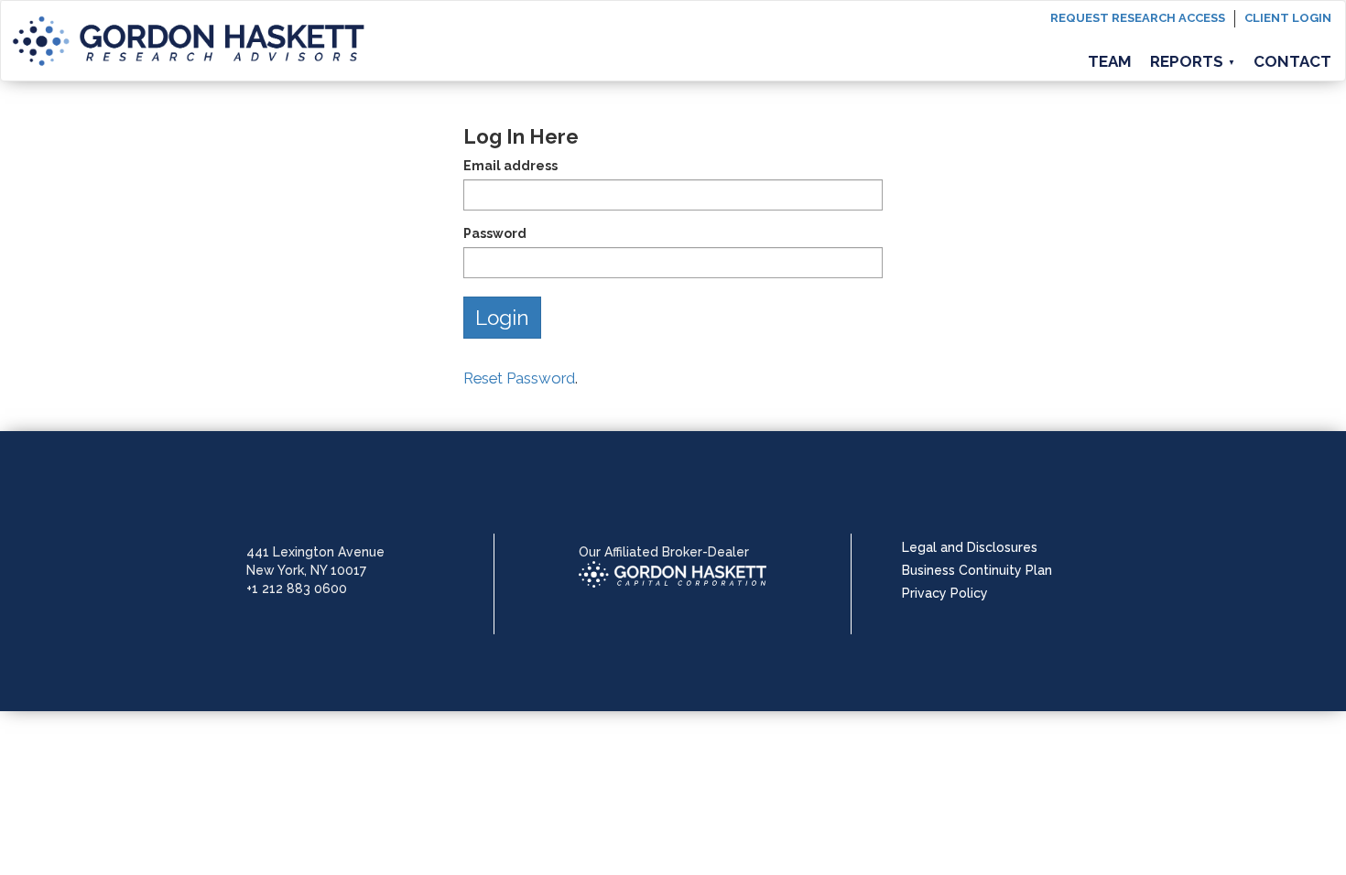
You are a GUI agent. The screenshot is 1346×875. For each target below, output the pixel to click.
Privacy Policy (945, 593)
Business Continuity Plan (977, 570)
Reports (1192, 61)
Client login (1287, 18)
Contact (1292, 61)
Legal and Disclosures (969, 547)
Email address (510, 165)
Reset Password (519, 378)
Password (494, 233)
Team (1110, 61)
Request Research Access (1137, 18)
